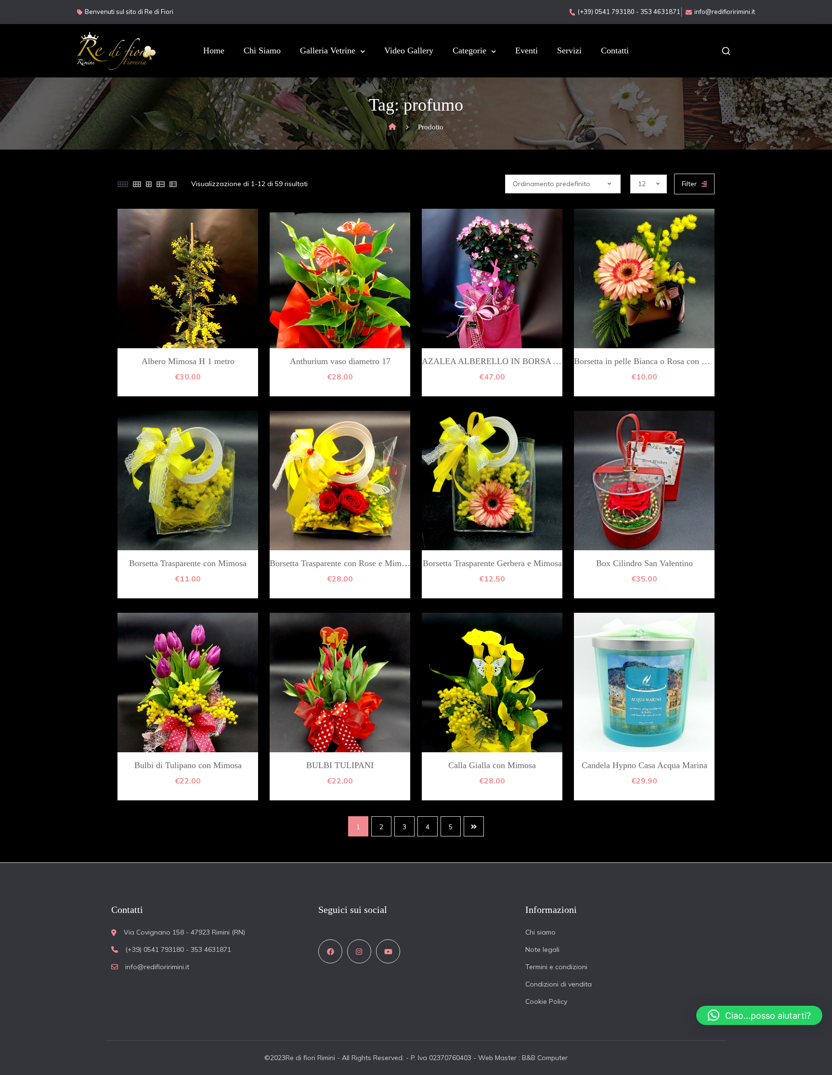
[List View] (160, 184)
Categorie (469, 50)
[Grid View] (122, 184)
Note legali (542, 949)
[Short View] (173, 184)
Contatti (615, 50)
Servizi (569, 50)
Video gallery (408, 50)
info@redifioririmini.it (724, 11)
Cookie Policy (546, 1001)
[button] (759, 1015)
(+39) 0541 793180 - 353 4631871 (629, 11)
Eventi (526, 50)
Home (213, 50)
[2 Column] (149, 184)
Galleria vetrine (327, 50)
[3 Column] (137, 184)
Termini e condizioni (556, 966)
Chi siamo (262, 50)
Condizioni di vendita (558, 984)
